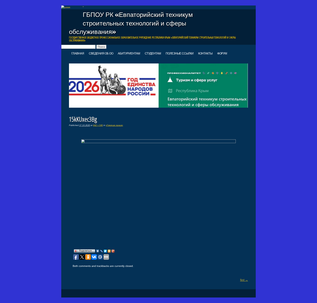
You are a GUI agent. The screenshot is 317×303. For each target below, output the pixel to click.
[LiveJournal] (101, 251)
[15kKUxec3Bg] (158, 142)
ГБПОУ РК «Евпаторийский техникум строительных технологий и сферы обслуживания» (131, 23)
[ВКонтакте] (98, 251)
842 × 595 (98, 125)
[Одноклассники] (109, 251)
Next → (244, 280)
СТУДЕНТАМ (153, 53)
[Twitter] (105, 251)
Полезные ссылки (180, 53)
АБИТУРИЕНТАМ (129, 53)
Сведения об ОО (101, 53)
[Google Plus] (113, 251)
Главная (77, 53)
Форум (222, 53)
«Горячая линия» (114, 125)
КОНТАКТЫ (205, 53)
